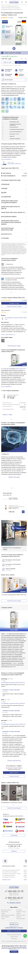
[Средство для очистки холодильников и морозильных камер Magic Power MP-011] (6, 507)
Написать (14, 851)
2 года (20, 71)
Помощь (18, 913)
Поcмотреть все (14, 776)
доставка (7, 71)
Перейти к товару (7, 414)
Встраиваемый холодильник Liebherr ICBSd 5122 (13, 724)
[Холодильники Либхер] (14, 2)
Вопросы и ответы (21, 911)
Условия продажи (14, 936)
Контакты (18, 916)
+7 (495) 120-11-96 (14, 846)
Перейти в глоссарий (14, 477)
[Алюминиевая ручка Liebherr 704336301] (6, 499)
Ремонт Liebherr (5, 916)
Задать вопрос (14, 772)
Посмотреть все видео (14, 808)
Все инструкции (9, 79)
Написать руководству (14, 931)
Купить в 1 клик (7, 62)
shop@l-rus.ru (14, 924)
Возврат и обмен (20, 915)
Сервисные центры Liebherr (8, 915)
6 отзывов (10, 17)
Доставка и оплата (6, 910)
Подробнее (14, 835)
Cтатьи (3, 918)
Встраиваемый (5, 368)
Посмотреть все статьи (14, 600)
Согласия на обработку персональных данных (18, 949)
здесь (3, 695)
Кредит (3, 913)
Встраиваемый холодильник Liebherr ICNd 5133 (13, 703)
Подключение (4, 911)
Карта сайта (14, 938)
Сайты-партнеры (20, 918)
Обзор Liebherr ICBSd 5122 (14, 163)
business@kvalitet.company (14, 927)
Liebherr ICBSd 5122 (20, 368)
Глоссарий (19, 910)
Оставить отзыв (14, 303)
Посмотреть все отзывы (14, 306)
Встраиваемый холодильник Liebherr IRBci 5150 (13, 682)
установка (8, 75)
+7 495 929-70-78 (14, 891)
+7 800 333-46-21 (14, 898)
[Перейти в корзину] (26, 2)
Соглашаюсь (14, 951)
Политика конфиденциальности (14, 934)
